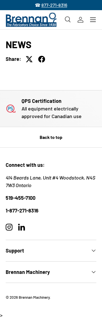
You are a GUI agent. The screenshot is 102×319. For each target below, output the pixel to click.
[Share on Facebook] (41, 59)
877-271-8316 (54, 5)
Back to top (51, 137)
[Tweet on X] (29, 59)
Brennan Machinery (34, 297)
